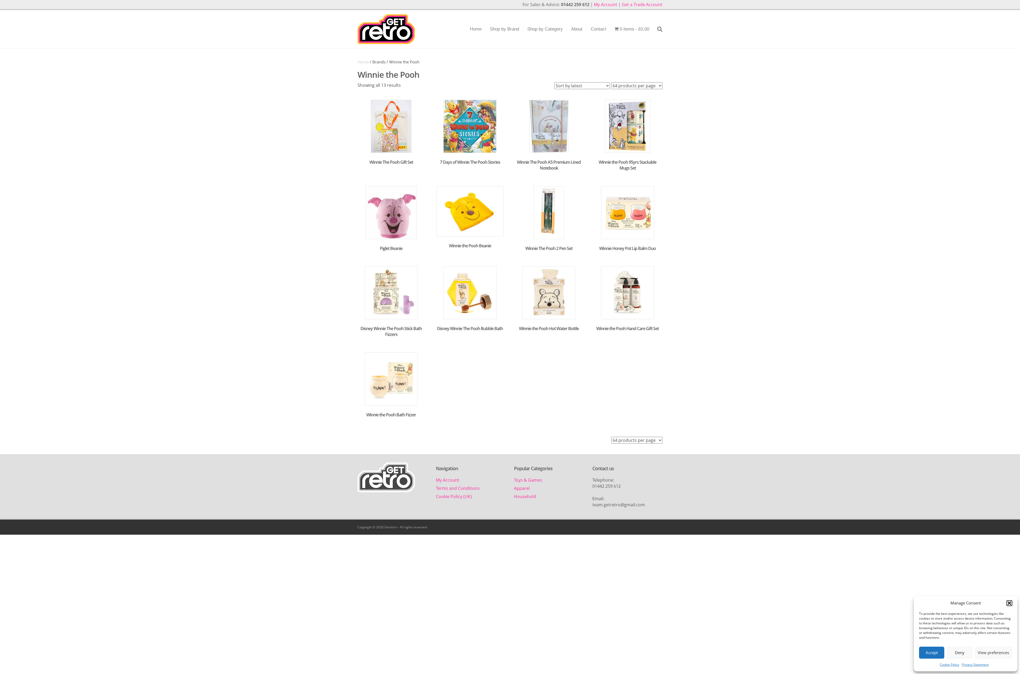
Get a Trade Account (642, 4)
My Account (605, 4)
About (577, 29)
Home (476, 29)
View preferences (993, 652)
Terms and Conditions (458, 488)
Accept (932, 652)
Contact (598, 29)
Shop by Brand (504, 29)
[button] (1009, 603)
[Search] (657, 29)
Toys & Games (528, 480)
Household (525, 496)
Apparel (522, 488)
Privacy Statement (975, 664)
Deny (959, 652)
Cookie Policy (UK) (454, 496)
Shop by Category (545, 29)
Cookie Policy (949, 664)
